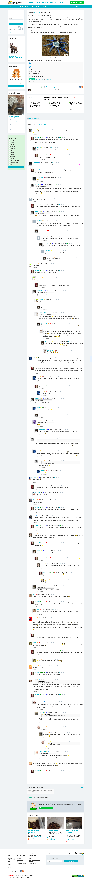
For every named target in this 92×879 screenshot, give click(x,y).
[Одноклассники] (20, 26)
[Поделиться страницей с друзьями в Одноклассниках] (82, 87)
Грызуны (21, 6)
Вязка (30, 858)
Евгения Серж (35, 665)
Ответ (37, 186)
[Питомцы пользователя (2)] (37, 129)
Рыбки (26, 6)
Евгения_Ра (37, 184)
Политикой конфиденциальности (14, 32)
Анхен (34, 515)
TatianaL (38, 420)
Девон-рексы (12, 38)
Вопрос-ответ (59, 2)
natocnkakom (39, 220)
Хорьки (18, 864)
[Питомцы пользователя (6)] (41, 420)
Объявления (45, 2)
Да (31, 69)
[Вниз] (91, 361)
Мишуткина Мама (42, 751)
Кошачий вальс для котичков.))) (13, 117)
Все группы (43, 6)
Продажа (31, 856)
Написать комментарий (34, 118)
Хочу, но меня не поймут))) (37, 74)
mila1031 (34, 533)
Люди (51, 2)
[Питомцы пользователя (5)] (37, 679)
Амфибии (19, 858)
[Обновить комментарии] (91, 359)
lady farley (35, 129)
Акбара (34, 357)
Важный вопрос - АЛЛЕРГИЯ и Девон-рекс (15, 57)
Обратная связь (11, 875)
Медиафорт (26, 877)
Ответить (35, 134)
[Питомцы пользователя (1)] (41, 211)
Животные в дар (32, 855)
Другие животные (21, 855)
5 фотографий (71, 839)
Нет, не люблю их (35, 71)
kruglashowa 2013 (42, 312)
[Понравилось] (41, 87)
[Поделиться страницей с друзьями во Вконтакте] (80, 87)
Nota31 (34, 594)
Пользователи (32, 863)
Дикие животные (20, 861)
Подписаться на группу (46, 807)
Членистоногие (47, 12)
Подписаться (16, 167)
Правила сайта (18, 875)
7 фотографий (33, 838)
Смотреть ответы (49, 79)
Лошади (9, 867)
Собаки (15, 6)
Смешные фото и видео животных (11, 859)
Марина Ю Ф (41, 712)
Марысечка (35, 263)
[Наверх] (91, 357)
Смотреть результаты (40, 79)
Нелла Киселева (38, 211)
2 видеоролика (52, 840)
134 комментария (51, 87)
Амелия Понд (37, 12)
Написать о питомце (77, 2)
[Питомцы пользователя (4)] (37, 642)
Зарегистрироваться (33, 796)
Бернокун (34, 642)
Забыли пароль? (12, 21)
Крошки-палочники (52, 830)
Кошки (10, 6)
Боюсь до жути (34, 73)
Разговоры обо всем (21, 863)
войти (30, 797)
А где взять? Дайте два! (36, 76)
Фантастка (35, 679)
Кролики (37, 6)
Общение (37, 2)
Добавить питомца (16, 86)
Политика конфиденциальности (28, 875)
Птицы (31, 6)
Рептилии (19, 856)
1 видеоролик (33, 839)
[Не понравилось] (37, 87)
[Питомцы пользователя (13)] (40, 184)
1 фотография (52, 839)
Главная (30, 2)
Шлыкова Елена (36, 162)
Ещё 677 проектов (77, 97)
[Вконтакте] (19, 26)
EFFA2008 (34, 617)
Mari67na (34, 477)
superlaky (34, 499)
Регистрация (19, 12)
